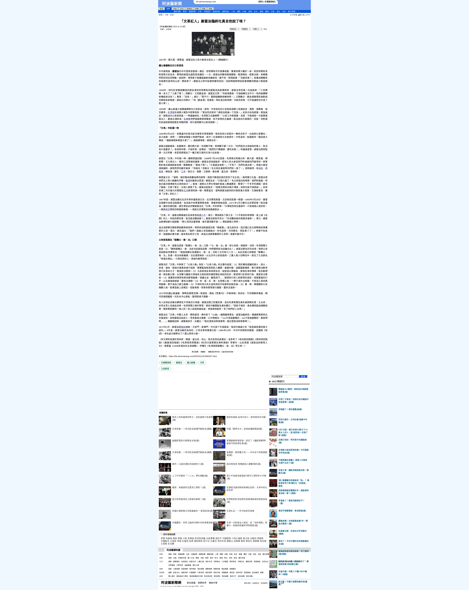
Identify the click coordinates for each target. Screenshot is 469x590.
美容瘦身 (257, 561)
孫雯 (191, 541)
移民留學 (208, 572)
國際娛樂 (208, 569)
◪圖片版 (301, 15)
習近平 (218, 538)
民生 (255, 11)
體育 (267, 11)
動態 (197, 558)
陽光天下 (233, 576)
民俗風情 (255, 572)
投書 (221, 558)
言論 (174, 558)
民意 (235, 558)
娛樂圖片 (233, 569)
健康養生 (176, 561)
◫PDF (307, 15)
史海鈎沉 (184, 561)
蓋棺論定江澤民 (182, 576)
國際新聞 (216, 11)
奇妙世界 (239, 572)
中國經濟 (207, 11)
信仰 (284, 11)
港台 (278, 11)
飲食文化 (176, 572)
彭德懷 (187, 119)
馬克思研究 (208, 576)
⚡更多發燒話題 (168, 534)
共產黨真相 (166, 363)
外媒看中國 (182, 558)
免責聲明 (264, 583)
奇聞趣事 (225, 572)
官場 (250, 11)
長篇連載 (188, 565)
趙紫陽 (256, 541)
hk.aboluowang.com (206, 2)
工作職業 (225, 561)
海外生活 (208, 561)
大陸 (199, 11)
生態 (273, 11)
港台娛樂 (200, 569)
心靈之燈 (200, 561)
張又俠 (246, 538)
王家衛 (164, 544)
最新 (177, 11)
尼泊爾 (171, 544)
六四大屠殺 (237, 538)
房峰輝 (237, 541)
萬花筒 (232, 572)
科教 (244, 11)
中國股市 (165, 541)
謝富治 (179, 363)
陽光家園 (241, 576)
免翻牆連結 (270, 2)
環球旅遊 (247, 572)
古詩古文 (265, 561)
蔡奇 (243, 541)
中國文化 (241, 561)
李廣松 (203, 352)
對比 (226, 558)
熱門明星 (192, 569)
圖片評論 (242, 558)
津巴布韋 (221, 541)
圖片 (291, 11)
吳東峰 (168, 29)
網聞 (238, 11)
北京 (186, 190)
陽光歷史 (217, 576)
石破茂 (185, 541)
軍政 (185, 11)
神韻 (180, 538)
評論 (175, 9)
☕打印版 (293, 15)
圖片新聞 (266, 554)
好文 (216, 558)
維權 (261, 11)
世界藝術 (171, 565)
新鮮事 (189, 9)
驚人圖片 (171, 576)
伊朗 (163, 538)
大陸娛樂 (176, 569)
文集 (202, 558)
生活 (181, 9)
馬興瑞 (191, 538)
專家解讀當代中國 (196, 576)
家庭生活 (192, 561)
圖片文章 (196, 565)
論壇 (203, 9)
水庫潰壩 (210, 538)
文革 (202, 363)
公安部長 (165, 369)
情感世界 (184, 572)
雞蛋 (188, 180)
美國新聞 (192, 11)
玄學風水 (216, 561)
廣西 (175, 538)
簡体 (261, 2)
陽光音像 (249, 576)
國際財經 (225, 11)
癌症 (183, 327)
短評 (211, 558)
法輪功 (253, 538)
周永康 (263, 541)
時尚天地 (216, 572)
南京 (167, 209)
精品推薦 (225, 569)
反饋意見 (255, 583)
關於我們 (247, 583)
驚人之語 (191, 558)
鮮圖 (261, 572)
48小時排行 (278, 381)
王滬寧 (173, 541)
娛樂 (197, 9)
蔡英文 (249, 541)
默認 (265, 29)
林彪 (261, 168)
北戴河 (213, 541)
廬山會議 (191, 363)
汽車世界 (200, 572)
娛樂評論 (216, 569)
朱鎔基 (169, 538)
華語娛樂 (184, 569)
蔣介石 (206, 541)
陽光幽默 (225, 576)
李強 (179, 541)
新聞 (168, 9)
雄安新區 (198, 541)
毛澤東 (171, 112)
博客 (210, 9)
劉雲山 (230, 541)
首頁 (161, 9)
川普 (185, 538)
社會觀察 (192, 572)
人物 (233, 11)
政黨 (206, 558)
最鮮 (170, 572)
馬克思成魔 (200, 538)
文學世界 (179, 565)
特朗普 (260, 538)
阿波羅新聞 (172, 3)
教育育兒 (233, 561)
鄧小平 (202, 215)
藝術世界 (249, 561)
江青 (183, 171)
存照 (230, 558)
